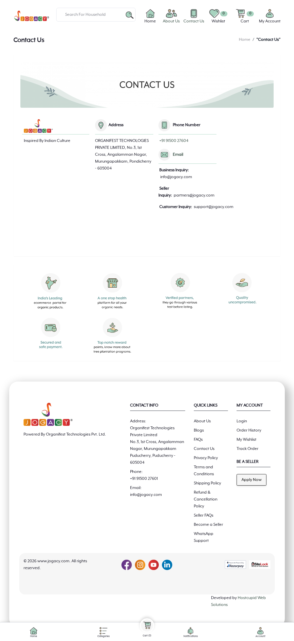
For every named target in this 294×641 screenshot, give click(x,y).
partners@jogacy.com (194, 195)
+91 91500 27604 (173, 140)
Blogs (199, 430)
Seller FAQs (203, 515)
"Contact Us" (268, 39)
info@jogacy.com (176, 177)
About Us (202, 421)
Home (244, 39)
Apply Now (251, 480)
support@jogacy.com (213, 207)
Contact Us (204, 448)
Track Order (247, 448)
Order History (249, 430)
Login (242, 421)
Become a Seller (208, 524)
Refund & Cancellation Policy (205, 499)
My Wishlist (246, 439)
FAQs (198, 439)
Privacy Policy (206, 458)
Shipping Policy (207, 483)
